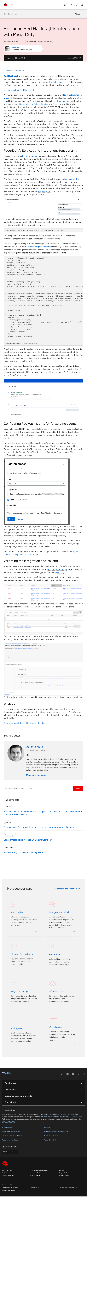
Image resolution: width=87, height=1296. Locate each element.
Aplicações (16, 1028)
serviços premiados (8, 1121)
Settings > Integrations (57, 569)
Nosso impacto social (51, 1136)
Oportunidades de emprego (39, 1170)
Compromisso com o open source (56, 1132)
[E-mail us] (25, 58)
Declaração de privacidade (10, 1187)
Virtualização (55, 1027)
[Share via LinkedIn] (19, 58)
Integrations (61, 101)
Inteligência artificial (59, 912)
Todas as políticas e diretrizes (68, 1187)
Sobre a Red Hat (7, 1170)
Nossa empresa (7, 1127)
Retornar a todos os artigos (14, 70)
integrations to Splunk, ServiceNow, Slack (39, 104)
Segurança (54, 954)
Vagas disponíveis (50, 1140)
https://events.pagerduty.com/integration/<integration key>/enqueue (34, 230)
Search (78, 788)
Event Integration (30, 156)
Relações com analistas (10, 1140)
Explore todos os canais (66, 888)
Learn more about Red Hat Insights (19, 90)
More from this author (36, 775)
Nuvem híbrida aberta (22, 954)
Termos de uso (34, 1187)
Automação (17, 912)
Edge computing (19, 991)
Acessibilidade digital (8, 1190)
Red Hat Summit (64, 1175)
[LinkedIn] (62, 1075)
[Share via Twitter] (22, 58)
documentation (45, 191)
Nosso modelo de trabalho (11, 1132)
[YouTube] (67, 1075)
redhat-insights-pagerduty (40, 246)
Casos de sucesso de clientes (12, 1136)
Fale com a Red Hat (36, 1173)
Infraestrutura (56, 991)
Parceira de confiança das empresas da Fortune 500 (62, 1117)
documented (71, 179)
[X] (78, 1075)
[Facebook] (73, 1075)
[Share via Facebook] (15, 58)
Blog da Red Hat (10, 14)
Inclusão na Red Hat (8, 1175)
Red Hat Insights (12, 76)
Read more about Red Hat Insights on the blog (24, 723)
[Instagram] (83, 1075)
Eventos (61, 1170)
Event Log (59, 572)
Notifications (57, 82)
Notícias (47, 1127)
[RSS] (80, 58)
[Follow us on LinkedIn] (27, 754)
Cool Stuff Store (35, 1175)
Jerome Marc (16, 47)
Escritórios (5, 1173)
